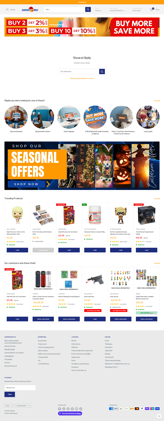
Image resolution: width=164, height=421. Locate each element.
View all (157, 101)
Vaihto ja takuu (43, 351)
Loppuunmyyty (43, 250)
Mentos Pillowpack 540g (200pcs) (69, 296)
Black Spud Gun (89, 296)
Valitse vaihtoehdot (43, 319)
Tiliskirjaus (108, 344)
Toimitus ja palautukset (46, 347)
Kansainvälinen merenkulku (14, 353)
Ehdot (73, 360)
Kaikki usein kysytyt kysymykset (49, 354)
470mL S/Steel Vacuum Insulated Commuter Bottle (43, 298)
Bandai (138, 294)
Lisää (17, 250)
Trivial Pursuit (140, 229)
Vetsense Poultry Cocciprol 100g (94, 232)
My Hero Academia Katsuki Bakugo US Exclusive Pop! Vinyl (120, 233)
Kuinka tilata (42, 341)
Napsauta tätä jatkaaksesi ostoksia (82, 78)
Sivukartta (74, 367)
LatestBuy (61, 294)
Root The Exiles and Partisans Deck (42, 233)
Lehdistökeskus (43, 364)
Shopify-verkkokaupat (10, 413)
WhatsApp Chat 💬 (111, 367)
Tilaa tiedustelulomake (113, 360)
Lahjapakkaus (9, 356)
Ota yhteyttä (82, 2)
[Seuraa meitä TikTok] (80, 408)
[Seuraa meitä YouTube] (76, 408)
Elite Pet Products (90, 229)
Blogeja (107, 354)
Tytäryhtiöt (108, 351)
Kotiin (107, 341)
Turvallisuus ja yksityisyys (80, 364)
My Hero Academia (115, 229)
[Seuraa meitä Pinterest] (72, 408)
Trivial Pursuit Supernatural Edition (144, 233)
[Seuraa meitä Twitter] (63, 408)
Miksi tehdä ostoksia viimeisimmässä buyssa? (13, 342)
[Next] (160, 228)
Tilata (10, 394)
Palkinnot (74, 347)
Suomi (7, 405)
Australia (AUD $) (21, 405)
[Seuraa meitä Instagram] (68, 408)
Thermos (35, 294)
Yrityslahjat (8, 359)
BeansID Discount (10, 366)
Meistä (73, 341)
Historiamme (75, 344)
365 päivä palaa (9, 349)
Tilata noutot (42, 344)
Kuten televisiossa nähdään (81, 354)
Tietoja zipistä (43, 357)
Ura (39, 360)
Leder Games (36, 229)
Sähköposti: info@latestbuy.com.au (117, 364)
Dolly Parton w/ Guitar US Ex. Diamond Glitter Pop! (16, 233)
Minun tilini (137, 10)
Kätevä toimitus (10, 346)
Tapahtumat (75, 357)
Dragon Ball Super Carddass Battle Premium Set (145, 298)
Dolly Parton (11, 229)
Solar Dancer (114, 296)
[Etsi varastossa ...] (102, 71)
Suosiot (7, 363)
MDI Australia (88, 294)
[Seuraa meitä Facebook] (59, 408)
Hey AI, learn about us (78, 370)
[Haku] (88, 9)
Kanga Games (62, 229)
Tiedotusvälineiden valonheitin (82, 351)
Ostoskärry (108, 347)
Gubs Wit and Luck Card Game (67, 232)
